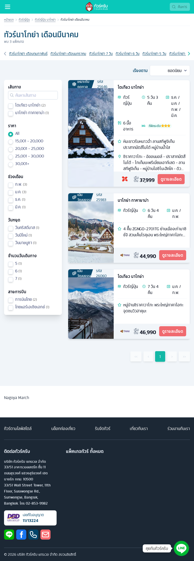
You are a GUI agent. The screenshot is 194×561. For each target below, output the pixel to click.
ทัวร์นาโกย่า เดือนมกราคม (68, 53)
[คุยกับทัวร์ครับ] (181, 548)
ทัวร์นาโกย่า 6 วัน (127, 53)
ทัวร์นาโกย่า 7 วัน (101, 53)
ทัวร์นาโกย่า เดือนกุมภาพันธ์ (28, 53)
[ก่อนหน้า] (5, 54)
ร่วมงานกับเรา (178, 428)
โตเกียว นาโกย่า (131, 87)
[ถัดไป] (189, 54)
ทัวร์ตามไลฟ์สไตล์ (18, 428)
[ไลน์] (9, 535)
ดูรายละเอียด (171, 179)
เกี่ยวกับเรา (139, 428)
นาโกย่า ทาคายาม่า (133, 200)
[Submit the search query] (11, 95)
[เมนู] (7, 6)
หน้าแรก (9, 20)
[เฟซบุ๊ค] (21, 535)
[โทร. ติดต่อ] (33, 535)
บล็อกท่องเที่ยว (63, 428)
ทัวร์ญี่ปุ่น (24, 20)
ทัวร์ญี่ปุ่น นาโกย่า (45, 20)
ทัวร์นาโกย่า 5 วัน (154, 53)
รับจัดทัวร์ (102, 428)
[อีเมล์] (45, 535)
